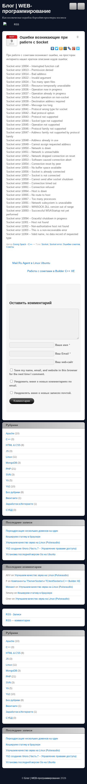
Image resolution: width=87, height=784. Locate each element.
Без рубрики (13, 492)
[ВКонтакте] (52, 48)
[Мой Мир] (65, 48)
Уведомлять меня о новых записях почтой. (42, 393)
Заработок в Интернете (19, 504)
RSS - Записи (13, 614)
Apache (10, 433)
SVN (8, 474)
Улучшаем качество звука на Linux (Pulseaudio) (33, 542)
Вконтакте (12, 498)
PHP (8, 468)
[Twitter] (57, 48)
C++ (30, 244)
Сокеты (10, 247)
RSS (16, 24)
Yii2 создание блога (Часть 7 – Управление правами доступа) (41, 548)
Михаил (10, 587)
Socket (44, 244)
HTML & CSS (13, 445)
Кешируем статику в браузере (23, 536)
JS (7, 451)
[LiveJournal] (69, 48)
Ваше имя (61, 345)
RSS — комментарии (18, 620)
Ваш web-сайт (64, 362)
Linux (9, 457)
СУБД (9, 510)
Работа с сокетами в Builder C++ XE (51, 271)
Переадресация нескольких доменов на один (32, 530)
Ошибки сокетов (71, 244)
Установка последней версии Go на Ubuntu (30, 554)
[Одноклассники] (61, 48)
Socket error (56, 244)
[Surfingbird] (78, 48)
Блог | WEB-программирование (26, 8)
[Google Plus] (74, 48)
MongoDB (11, 462)
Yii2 (8, 486)
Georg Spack (19, 244)
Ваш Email (62, 353)
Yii (7, 480)
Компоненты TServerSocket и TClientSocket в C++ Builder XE (45, 581)
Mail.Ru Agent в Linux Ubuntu (31, 263)
